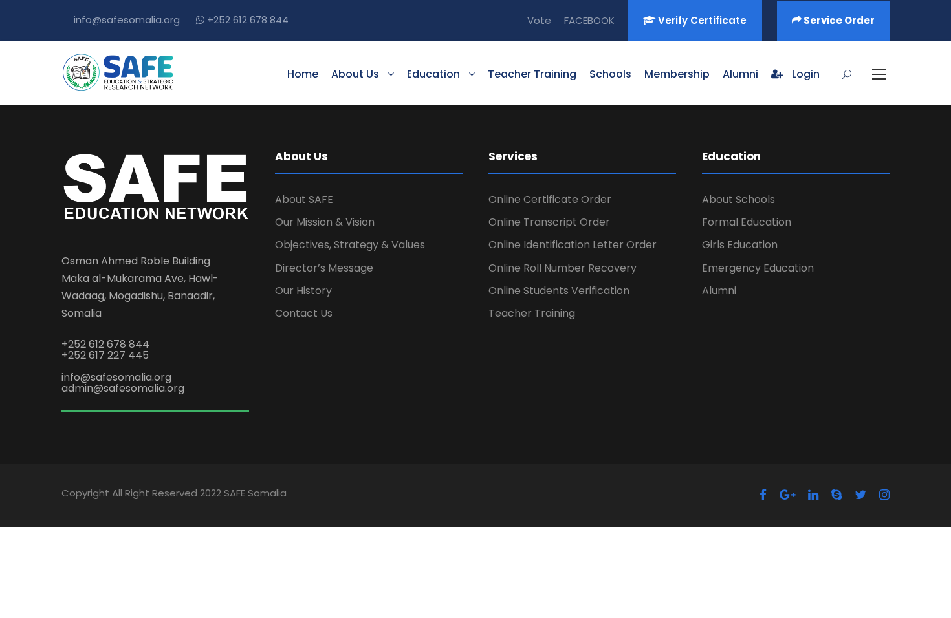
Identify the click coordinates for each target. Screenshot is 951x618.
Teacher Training (532, 74)
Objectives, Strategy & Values (350, 244)
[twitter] (860, 495)
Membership (677, 74)
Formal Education (746, 222)
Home (302, 74)
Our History (303, 290)
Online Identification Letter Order (572, 244)
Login (804, 74)
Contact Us (304, 313)
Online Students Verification (558, 290)
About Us (355, 74)
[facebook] (763, 495)
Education (433, 74)
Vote (539, 20)
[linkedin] (813, 495)
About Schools (738, 199)
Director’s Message (324, 268)
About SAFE (304, 199)
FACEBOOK (589, 20)
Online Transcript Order (549, 222)
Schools (610, 74)
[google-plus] (787, 495)
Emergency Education (758, 268)
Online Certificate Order (549, 199)
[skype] (836, 495)
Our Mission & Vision (325, 222)
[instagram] (884, 495)
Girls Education (740, 244)
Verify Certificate (701, 20)
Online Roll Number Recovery (562, 268)
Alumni (740, 74)
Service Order (838, 20)
